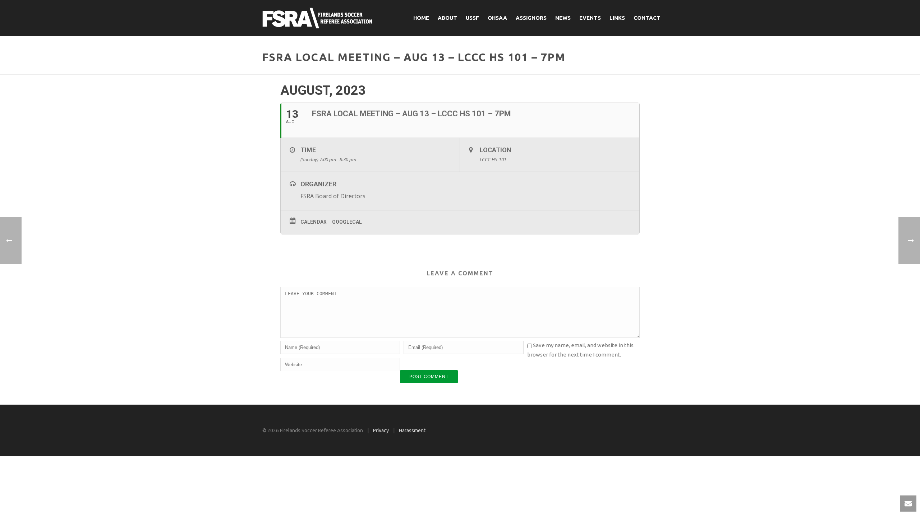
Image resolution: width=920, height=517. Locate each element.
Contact (647, 18)
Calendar (313, 222)
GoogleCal (347, 222)
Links (617, 18)
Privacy (381, 430)
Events (590, 18)
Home (421, 18)
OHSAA (497, 18)
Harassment (412, 430)
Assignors (531, 18)
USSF (472, 18)
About (447, 18)
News (563, 18)
